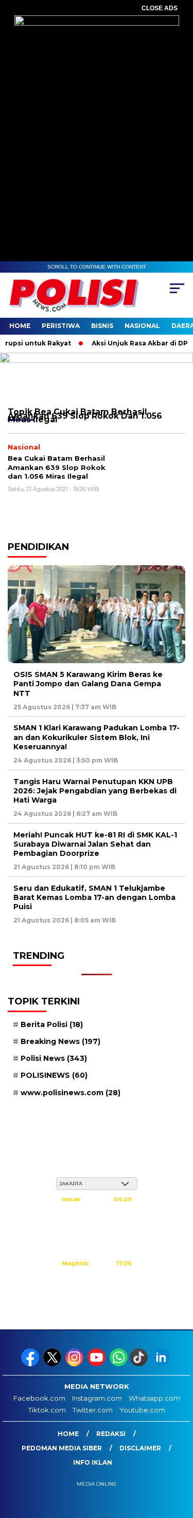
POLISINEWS (54, 1075)
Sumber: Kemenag (97, 1306)
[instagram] (75, 1364)
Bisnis (102, 326)
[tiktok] (140, 1364)
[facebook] (31, 1364)
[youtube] (97, 1364)
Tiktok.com (47, 1410)
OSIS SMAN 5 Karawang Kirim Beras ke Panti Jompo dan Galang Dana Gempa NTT (88, 684)
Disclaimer (140, 1448)
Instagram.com (97, 1398)
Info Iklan (92, 1462)
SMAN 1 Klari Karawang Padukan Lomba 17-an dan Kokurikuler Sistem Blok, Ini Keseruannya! (96, 737)
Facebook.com (39, 1398)
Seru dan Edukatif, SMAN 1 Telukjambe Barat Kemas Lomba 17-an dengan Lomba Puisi (94, 897)
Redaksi (111, 1434)
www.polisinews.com (70, 1092)
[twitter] (53, 1364)
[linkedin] (162, 1364)
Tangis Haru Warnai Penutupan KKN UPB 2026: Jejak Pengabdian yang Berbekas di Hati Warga (95, 791)
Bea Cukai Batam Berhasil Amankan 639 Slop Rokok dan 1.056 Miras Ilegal (57, 467)
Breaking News (60, 1041)
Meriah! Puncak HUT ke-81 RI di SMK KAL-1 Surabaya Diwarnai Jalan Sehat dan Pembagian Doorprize (95, 844)
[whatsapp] (119, 1364)
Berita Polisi (52, 1024)
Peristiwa (61, 326)
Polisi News (54, 1058)
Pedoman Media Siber (62, 1448)
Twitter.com (93, 1410)
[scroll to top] (179, 1458)
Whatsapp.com (154, 1398)
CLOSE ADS (160, 8)
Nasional (142, 326)
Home (19, 326)
